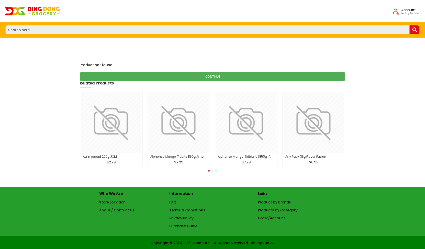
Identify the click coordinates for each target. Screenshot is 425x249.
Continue (212, 76)
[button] (209, 171)
